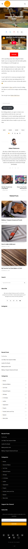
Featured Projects (6, 391)
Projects (4, 408)
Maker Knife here (15, 95)
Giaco (11, 87)
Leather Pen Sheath (5, 363)
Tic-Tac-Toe (4, 356)
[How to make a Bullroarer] (14, 233)
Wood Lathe (5, 418)
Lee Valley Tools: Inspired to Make (8, 359)
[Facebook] (6, 31)
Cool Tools (14, 12)
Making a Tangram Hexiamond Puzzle (11, 220)
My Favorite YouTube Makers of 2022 (11, 268)
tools (22, 130)
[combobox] (14, 282)
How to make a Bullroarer (8, 244)
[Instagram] (13, 535)
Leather (4, 401)
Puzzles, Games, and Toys (8, 411)
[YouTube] (9, 537)
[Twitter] (10, 31)
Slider (16, 130)
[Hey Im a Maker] (7, 4)
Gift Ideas (5, 394)
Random (4, 414)
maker (10, 130)
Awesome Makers (7, 384)
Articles (4, 380)
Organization (5, 404)
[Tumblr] (17, 31)
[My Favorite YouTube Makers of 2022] (14, 257)
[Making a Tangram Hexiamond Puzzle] (14, 209)
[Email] (21, 31)
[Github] (18, 537)
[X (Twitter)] (8, 535)
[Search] (24, 3)
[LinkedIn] (17, 133)
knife (4, 130)
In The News (5, 397)
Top (14, 546)
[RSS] (22, 535)
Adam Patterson (8, 22)
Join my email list (7, 108)
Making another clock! (6, 366)
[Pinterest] (14, 31)
